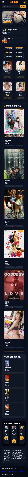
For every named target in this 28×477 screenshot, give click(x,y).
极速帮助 (10, 471)
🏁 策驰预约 (6, 438)
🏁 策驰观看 (7, 22)
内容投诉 (21, 471)
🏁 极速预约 (7, 77)
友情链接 (15, 471)
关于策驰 (4, 471)
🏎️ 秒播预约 (14, 145)
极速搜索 (23, 6)
